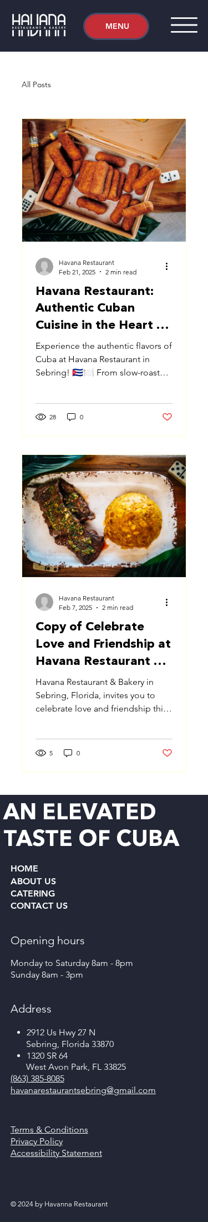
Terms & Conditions (49, 1129)
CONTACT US (39, 905)
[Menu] (184, 25)
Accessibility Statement (56, 1153)
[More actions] (170, 266)
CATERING (33, 893)
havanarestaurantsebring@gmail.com (83, 1090)
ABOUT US (33, 881)
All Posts (36, 84)
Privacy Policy (37, 1141)
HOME (24, 868)
